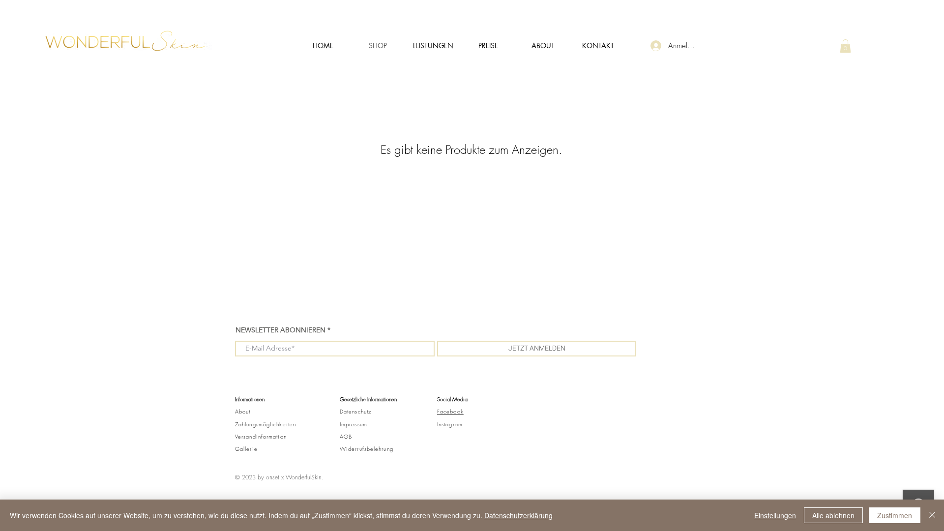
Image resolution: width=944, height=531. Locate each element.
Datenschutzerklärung (518, 515)
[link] (845, 46)
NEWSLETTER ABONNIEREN (281, 329)
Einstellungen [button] (775, 515)
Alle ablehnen (833, 515)
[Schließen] (932, 515)
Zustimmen (894, 515)
